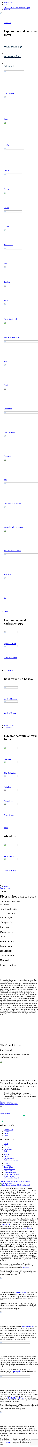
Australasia (8, 574)
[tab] (21, 46)
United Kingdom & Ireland (13, 527)
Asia (5, 480)
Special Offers (10, 644)
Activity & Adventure (12, 338)
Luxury (6, 226)
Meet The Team (10, 870)
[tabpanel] (21, 121)
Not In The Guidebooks (16, 1398)
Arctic (6, 385)
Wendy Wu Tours (28, 1326)
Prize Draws (9, 815)
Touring (7, 282)
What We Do (9, 856)
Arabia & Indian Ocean (12, 551)
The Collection (10, 773)
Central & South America (13, 503)
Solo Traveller (9, 93)
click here (26, 1267)
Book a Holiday (10, 699)
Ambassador (17, 1371)
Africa (6, 361)
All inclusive (8, 245)
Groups (7, 171)
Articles (7, 787)
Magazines (8, 801)
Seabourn (8, 1442)
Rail (5, 263)
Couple (6, 119)
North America (9, 432)
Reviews (7, 759)
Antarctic (7, 456)
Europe (6, 598)
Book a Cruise (10, 713)
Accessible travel (10, 319)
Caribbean (8, 409)
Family (6, 145)
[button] (21, 23)
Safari (6, 301)
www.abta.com (6, 1224)
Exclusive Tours (10, 658)
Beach (6, 189)
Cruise (6, 208)
